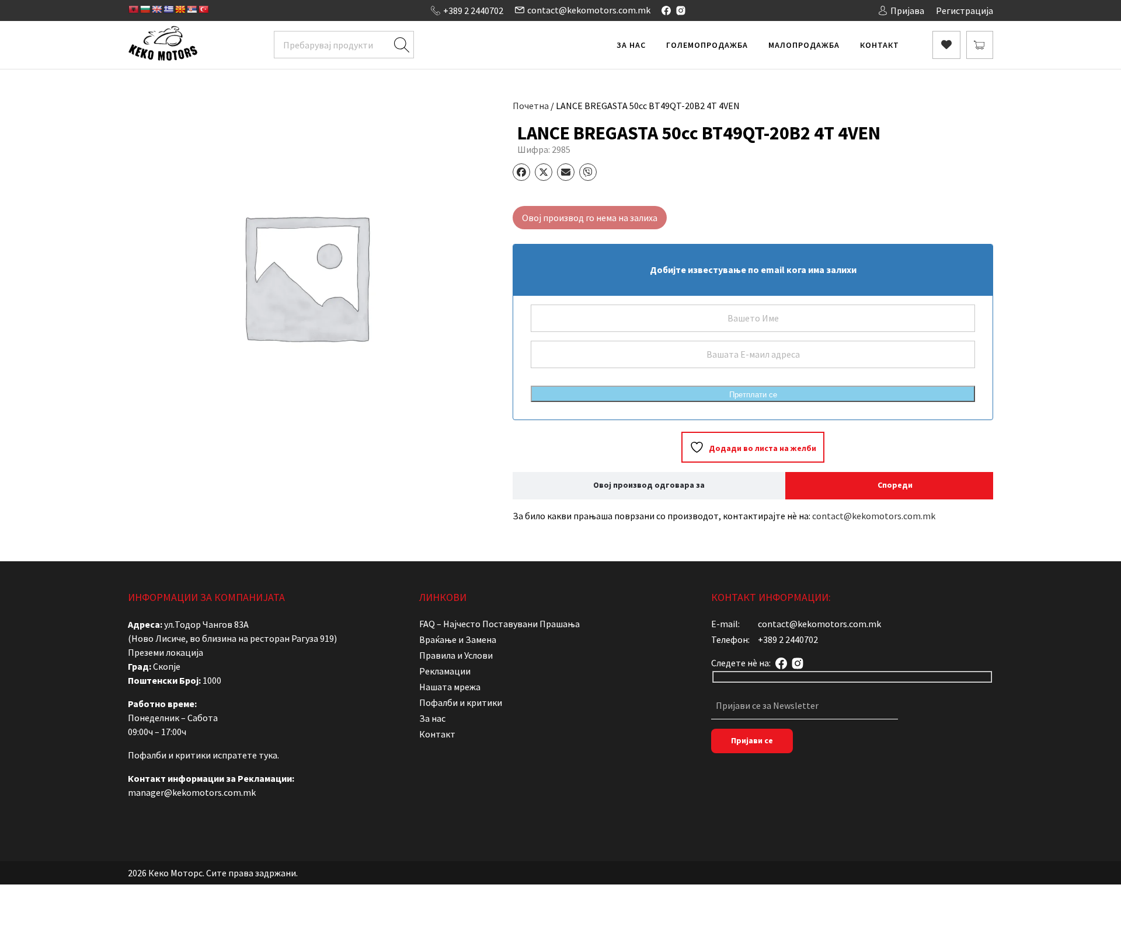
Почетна (531, 105)
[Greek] (168, 9)
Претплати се (753, 394)
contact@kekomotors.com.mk (588, 10)
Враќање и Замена (457, 639)
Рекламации (445, 671)
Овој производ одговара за (649, 485)
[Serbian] (191, 9)
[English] (156, 9)
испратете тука (245, 755)
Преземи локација (165, 652)
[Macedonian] (180, 9)
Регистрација (964, 10)
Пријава (907, 10)
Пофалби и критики (460, 702)
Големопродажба (707, 45)
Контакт (879, 45)
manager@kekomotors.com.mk (192, 792)
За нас (631, 45)
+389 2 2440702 (473, 10)
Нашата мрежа (450, 687)
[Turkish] (203, 9)
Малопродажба (804, 45)
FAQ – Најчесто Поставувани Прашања (499, 624)
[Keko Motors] (162, 45)
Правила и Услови (456, 655)
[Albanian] (133, 9)
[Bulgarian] (145, 9)
